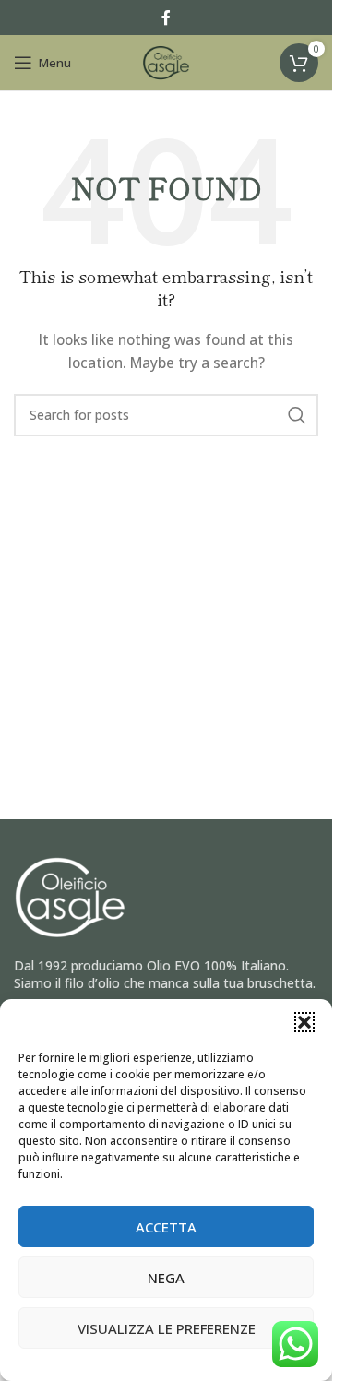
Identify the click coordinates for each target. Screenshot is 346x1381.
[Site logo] (166, 61)
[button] (304, 1022)
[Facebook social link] (166, 17)
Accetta (166, 1227)
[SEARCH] (297, 415)
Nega (166, 1277)
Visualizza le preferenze (167, 1328)
